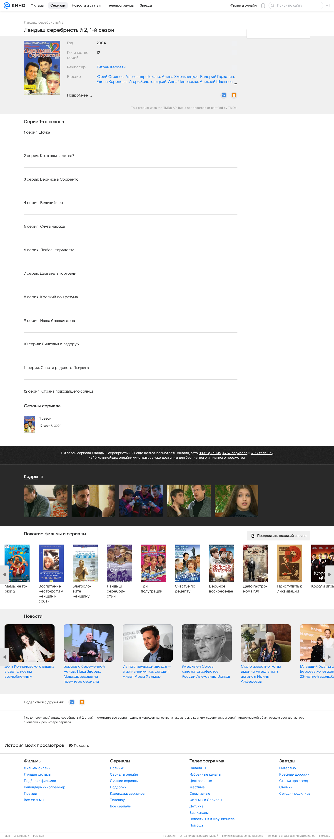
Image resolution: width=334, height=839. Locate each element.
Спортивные (199, 793)
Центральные (200, 781)
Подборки (118, 787)
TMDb (167, 108)
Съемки (285, 787)
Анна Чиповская (183, 82)
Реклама (38, 835)
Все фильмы (34, 800)
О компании (21, 835)
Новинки (117, 768)
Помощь (196, 825)
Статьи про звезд (293, 781)
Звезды (287, 761)
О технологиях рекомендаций (199, 835)
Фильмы (33, 761)
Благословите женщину (82, 591)
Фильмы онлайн (37, 768)
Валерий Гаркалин (217, 77)
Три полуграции (151, 588)
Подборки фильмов (40, 781)
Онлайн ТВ (198, 768)
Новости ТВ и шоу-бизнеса (211, 819)
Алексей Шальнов (216, 82)
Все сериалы (120, 806)
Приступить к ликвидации (289, 588)
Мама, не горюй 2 (16, 588)
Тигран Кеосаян (111, 67)
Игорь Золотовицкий (147, 82)
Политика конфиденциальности (243, 835)
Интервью (287, 768)
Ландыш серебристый (116, 591)
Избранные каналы (205, 774)
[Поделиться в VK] (223, 95)
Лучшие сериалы (124, 781)
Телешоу (117, 800)
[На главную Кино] (17, 5)
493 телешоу (262, 453)
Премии (30, 793)
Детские (196, 806)
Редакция (169, 835)
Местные (197, 787)
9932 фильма (210, 453)
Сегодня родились (294, 793)
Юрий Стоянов (110, 77)
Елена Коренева (112, 82)
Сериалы (120, 761)
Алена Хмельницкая (180, 77)
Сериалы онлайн (124, 774)
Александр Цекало (142, 77)
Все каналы (199, 812)
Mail (7, 835)
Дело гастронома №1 (255, 588)
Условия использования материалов (291, 835)
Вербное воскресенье (221, 588)
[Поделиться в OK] (234, 95)
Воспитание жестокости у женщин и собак (51, 593)
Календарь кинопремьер (44, 787)
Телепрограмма (206, 761)
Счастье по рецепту (185, 588)
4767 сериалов (234, 453)
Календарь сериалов (127, 793)
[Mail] (7, 5)
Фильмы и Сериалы (205, 800)
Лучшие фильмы (37, 774)
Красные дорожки (294, 774)
